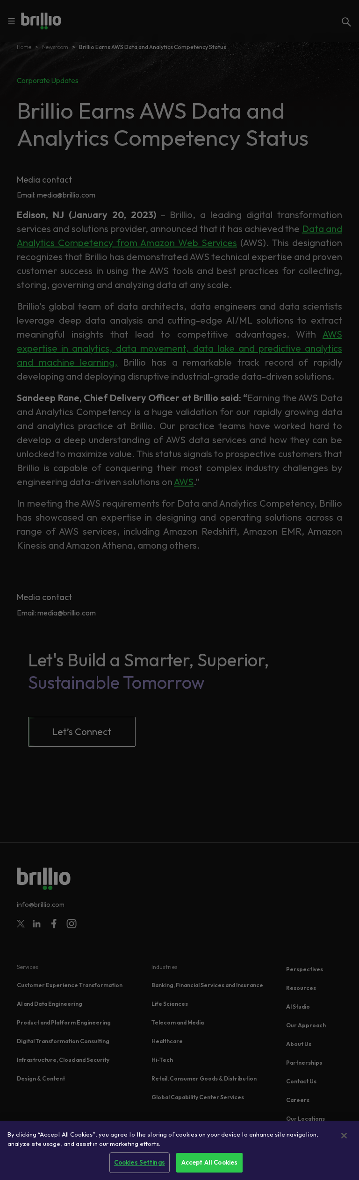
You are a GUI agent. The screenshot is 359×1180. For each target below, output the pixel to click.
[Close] (344, 1135)
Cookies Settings (139, 1162)
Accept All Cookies (209, 1162)
